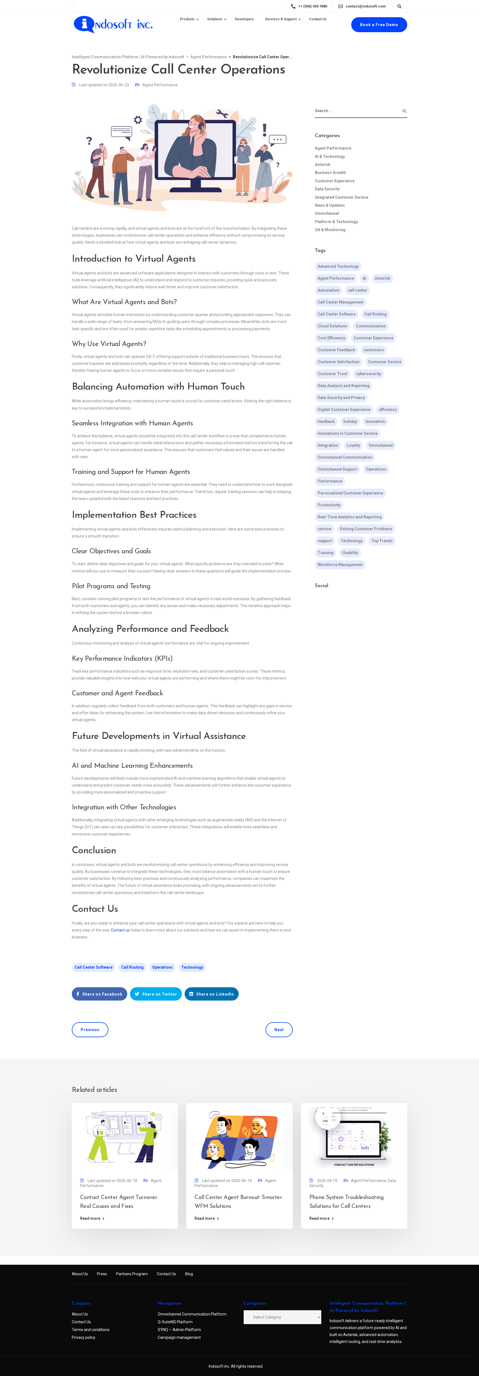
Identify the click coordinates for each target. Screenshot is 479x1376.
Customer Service (384, 362)
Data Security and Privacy (341, 397)
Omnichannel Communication (345, 457)
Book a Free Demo (379, 24)
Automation (328, 290)
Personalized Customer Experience (350, 493)
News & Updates (330, 205)
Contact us (120, 930)
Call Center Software (94, 967)
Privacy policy (83, 1337)
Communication (371, 326)
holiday (350, 421)
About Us (80, 1274)
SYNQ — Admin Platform (179, 1329)
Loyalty (353, 445)
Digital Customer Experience (344, 409)
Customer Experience (335, 181)
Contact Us (166, 1274)
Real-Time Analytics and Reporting (350, 517)
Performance (330, 481)
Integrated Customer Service (341, 197)
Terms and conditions (90, 1329)
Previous (90, 1029)
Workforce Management (340, 564)
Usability (350, 553)
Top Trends (382, 541)
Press (102, 1274)
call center (357, 290)
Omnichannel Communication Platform (192, 1314)
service (324, 529)
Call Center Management (340, 302)
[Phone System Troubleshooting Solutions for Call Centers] (354, 1137)
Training (325, 553)
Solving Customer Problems (366, 529)
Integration (328, 445)
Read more (90, 1218)
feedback (326, 421)
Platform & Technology (336, 221)
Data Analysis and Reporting (344, 385)
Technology (192, 967)
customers (374, 350)
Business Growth (330, 172)
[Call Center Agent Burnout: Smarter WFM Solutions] (239, 1137)
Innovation (375, 421)
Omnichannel (327, 213)
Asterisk (322, 164)
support (325, 541)
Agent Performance (160, 85)
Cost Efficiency (331, 338)
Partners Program (132, 1274)
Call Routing (132, 967)
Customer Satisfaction (339, 362)
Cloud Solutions (332, 326)
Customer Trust (332, 374)
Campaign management (179, 1337)
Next (279, 1029)
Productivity (329, 505)
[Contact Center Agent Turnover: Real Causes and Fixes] (125, 1137)
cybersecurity (368, 374)
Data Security (327, 189)
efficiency (388, 409)
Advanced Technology (338, 266)
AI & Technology (330, 156)
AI (364, 278)
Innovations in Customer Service (348, 433)
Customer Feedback (336, 350)
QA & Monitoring (330, 230)
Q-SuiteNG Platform (175, 1322)
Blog (189, 1274)
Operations (162, 967)
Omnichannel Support (337, 469)
